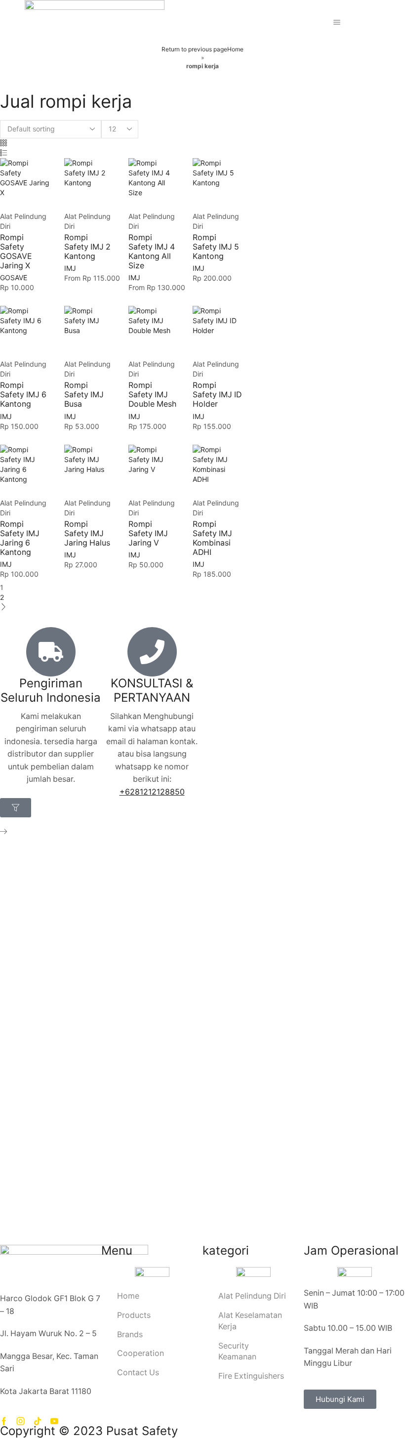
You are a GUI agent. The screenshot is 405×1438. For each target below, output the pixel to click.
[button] (15, 807)
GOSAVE (13, 277)
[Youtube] (54, 1421)
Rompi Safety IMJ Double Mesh (152, 395)
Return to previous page (194, 49)
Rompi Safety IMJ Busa (84, 395)
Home (235, 49)
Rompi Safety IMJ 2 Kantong (87, 247)
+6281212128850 (152, 792)
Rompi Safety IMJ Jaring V (148, 533)
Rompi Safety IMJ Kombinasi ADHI (212, 538)
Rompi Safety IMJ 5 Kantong (216, 247)
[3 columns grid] (3, 143)
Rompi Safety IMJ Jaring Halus (87, 533)
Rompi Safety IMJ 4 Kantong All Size (151, 251)
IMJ (70, 268)
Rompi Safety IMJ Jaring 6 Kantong (20, 538)
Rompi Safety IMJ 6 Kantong (23, 395)
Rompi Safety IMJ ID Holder (217, 395)
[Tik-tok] (37, 1421)
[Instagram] (21, 1421)
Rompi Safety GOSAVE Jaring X (16, 251)
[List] (3, 153)
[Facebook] (4, 1421)
